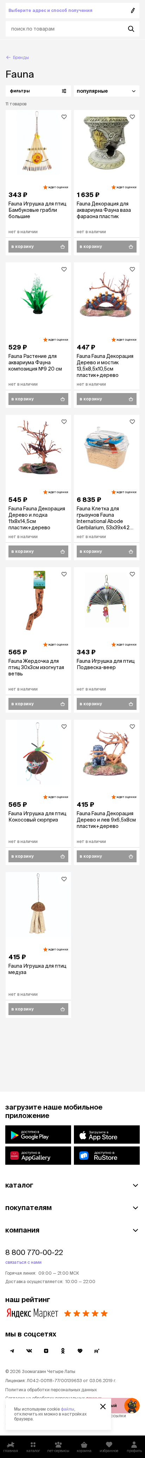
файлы (67, 1409)
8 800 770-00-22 (34, 1252)
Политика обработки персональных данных (51, 1389)
